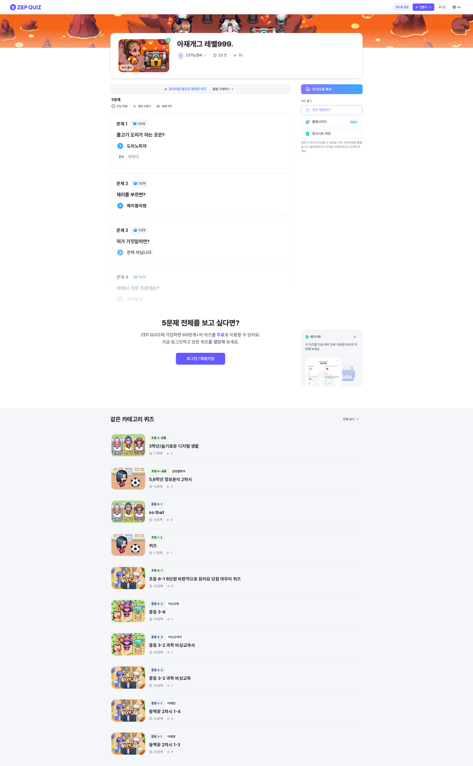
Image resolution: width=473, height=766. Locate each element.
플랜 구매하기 (221, 89)
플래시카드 (334, 122)
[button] (332, 358)
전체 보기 (349, 419)
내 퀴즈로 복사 (321, 89)
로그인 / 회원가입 (200, 358)
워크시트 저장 (321, 134)
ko (459, 7)
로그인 (442, 7)
